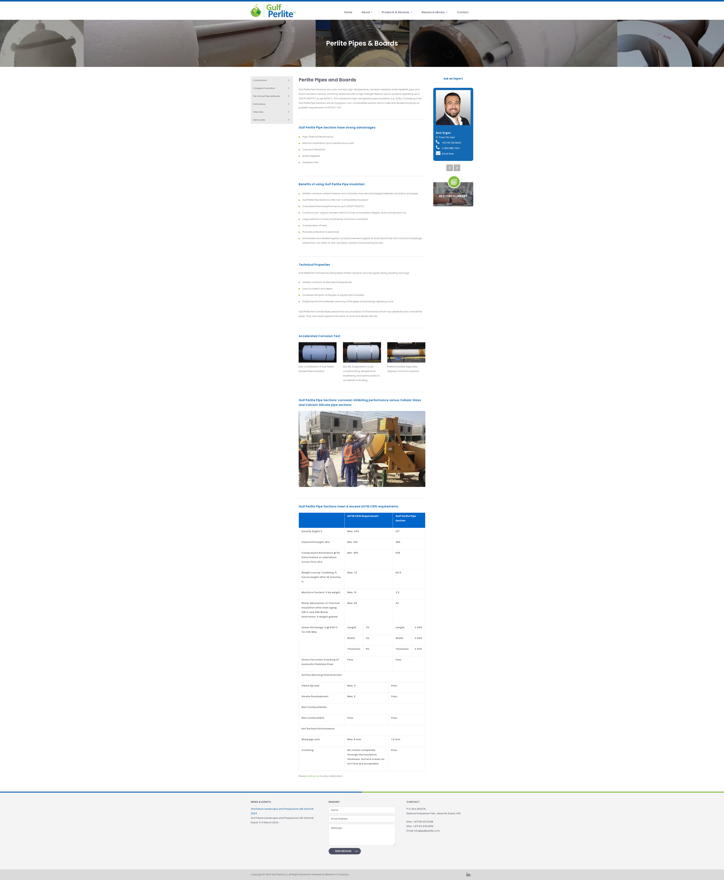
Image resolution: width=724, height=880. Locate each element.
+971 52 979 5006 (423, 826)
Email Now (448, 153)
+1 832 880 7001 (450, 148)
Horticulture (259, 104)
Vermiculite (259, 119)
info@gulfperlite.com (427, 831)
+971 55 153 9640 (451, 142)
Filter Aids (258, 111)
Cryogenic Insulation (264, 88)
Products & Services (396, 12)
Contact (463, 12)
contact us (313, 776)
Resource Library (433, 12)
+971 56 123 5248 (423, 821)
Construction (260, 80)
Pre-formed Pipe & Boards (266, 96)
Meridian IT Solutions (337, 874)
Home (348, 12)
